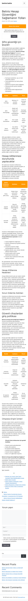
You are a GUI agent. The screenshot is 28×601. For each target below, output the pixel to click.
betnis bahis (7, 3)
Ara (3, 553)
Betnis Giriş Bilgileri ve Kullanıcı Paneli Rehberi (14, 577)
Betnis (5, 492)
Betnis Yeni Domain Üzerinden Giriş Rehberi (13, 580)
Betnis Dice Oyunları (10, 479)
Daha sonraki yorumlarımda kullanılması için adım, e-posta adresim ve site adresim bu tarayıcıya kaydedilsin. (14, 539)
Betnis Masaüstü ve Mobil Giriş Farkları (15, 484)
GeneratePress (21, 597)
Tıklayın (14, 36)
